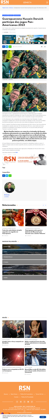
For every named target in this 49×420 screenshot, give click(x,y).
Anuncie (6, 394)
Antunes (6, 32)
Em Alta (14, 228)
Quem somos (14, 394)
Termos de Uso (39, 394)
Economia (9, 228)
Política (4, 339)
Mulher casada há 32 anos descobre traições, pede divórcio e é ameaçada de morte (35, 343)
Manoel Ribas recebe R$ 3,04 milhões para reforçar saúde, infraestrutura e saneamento (35, 371)
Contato (16, 397)
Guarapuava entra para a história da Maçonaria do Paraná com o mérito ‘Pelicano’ (35, 232)
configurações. (5, 417)
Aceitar (42, 417)
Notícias (11, 7)
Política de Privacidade (27, 397)
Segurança (34, 339)
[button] (43, 205)
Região (8, 339)
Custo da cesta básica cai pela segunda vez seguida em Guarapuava (12, 232)
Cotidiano (4, 228)
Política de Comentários (26, 394)
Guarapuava (37, 228)
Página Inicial (5, 7)
